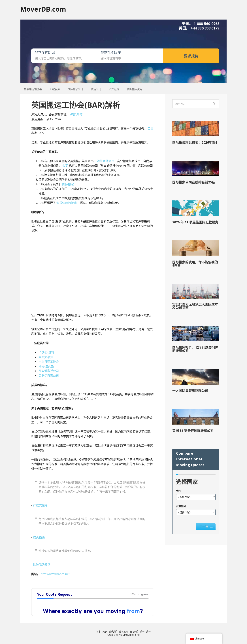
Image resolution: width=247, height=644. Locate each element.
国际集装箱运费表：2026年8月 (194, 142)
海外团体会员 (105, 161)
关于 (105, 631)
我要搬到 (181, 506)
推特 (148, 631)
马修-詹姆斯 (46, 366)
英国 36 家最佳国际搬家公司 (193, 430)
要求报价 (191, 56)
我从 (178, 490)
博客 (98, 631)
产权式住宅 (40, 505)
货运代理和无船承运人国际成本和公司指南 (195, 306)
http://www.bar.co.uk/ (55, 574)
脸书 (142, 631)
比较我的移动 (41, 565)
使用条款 (134, 631)
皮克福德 (39, 537)
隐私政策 (123, 631)
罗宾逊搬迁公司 (49, 371)
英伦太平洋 (46, 357)
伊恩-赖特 (76, 114)
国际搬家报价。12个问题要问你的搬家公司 (195, 349)
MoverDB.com (43, 9)
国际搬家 (68, 184)
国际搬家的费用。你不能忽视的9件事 (195, 264)
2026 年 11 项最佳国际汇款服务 (195, 222)
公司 (65, 166)
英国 (150, 128)
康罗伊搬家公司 (49, 376)
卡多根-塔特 (46, 352)
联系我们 (113, 631)
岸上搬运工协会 (49, 362)
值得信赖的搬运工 (68, 203)
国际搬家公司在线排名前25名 (193, 182)
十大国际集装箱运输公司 (190, 390)
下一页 (204, 527)
